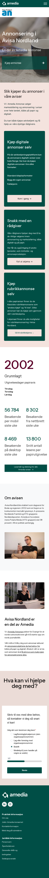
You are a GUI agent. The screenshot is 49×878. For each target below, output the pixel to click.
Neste (24, 770)
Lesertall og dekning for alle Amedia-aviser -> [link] (26, 468)
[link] (10, 3)
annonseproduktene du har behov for (23, 646)
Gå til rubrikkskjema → (24, 333)
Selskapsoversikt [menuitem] (9, 859)
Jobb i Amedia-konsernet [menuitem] (12, 822)
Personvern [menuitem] (6, 842)
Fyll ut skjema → (24, 261)
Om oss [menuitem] (5, 818)
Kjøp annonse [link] (13, 62)
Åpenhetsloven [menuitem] (8, 846)
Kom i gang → (24, 198)
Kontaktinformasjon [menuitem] (10, 826)
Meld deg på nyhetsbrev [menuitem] (12, 830)
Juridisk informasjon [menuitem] (12, 838)
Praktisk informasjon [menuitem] (12, 814)
